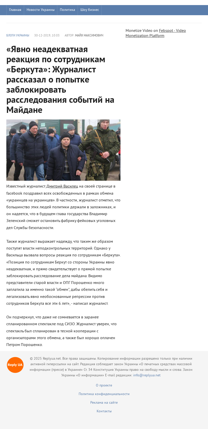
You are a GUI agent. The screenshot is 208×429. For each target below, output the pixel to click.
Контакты (104, 411)
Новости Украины (41, 10)
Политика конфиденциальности (104, 394)
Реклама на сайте (104, 403)
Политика (67, 10)
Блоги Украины (17, 36)
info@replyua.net (147, 375)
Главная (15, 10)
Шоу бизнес (89, 10)
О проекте (104, 385)
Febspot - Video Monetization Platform (156, 33)
